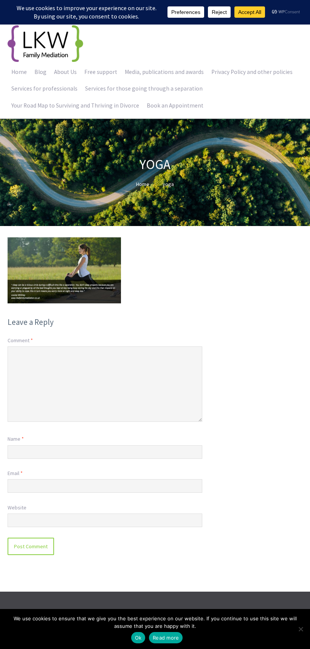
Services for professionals (44, 88)
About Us (65, 71)
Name (16, 438)
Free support (100, 71)
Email (15, 473)
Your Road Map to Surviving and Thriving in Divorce (75, 105)
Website (17, 507)
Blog (40, 71)
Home (19, 71)
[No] (300, 629)
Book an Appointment (175, 105)
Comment (20, 340)
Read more (166, 638)
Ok (138, 638)
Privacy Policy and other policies (252, 71)
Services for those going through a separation (144, 88)
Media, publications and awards (164, 71)
